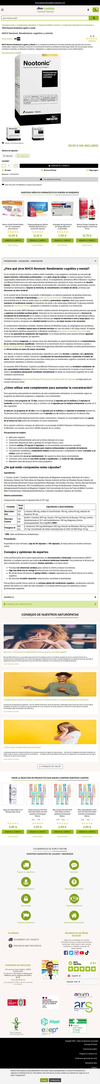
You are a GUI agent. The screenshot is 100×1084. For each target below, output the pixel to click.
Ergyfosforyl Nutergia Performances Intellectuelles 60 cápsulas (49, 379)
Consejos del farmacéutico (19, 604)
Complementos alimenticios (26, 25)
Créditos (94, 1067)
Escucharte (74, 872)
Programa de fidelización (25, 922)
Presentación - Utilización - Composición (23, 261)
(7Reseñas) (92, 41)
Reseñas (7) (9, 597)
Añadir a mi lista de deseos (14, 143)
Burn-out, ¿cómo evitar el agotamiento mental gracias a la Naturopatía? (35, 652)
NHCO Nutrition (7, 39)
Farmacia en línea (8, 25)
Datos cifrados (26, 906)
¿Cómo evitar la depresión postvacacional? (22, 747)
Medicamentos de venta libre (74, 922)
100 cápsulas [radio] (22, 156)
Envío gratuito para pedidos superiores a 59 (50, 3)
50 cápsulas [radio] (7, 156)
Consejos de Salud (51, 766)
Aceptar (44, 1080)
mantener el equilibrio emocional (73, 331)
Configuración (55, 1080)
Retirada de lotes (91, 1063)
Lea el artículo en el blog (11, 664)
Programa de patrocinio (74, 906)
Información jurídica (90, 1049)
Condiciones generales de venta (86, 1058)
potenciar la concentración (50, 297)
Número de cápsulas (10, 150)
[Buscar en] (94, 18)
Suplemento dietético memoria (49, 25)
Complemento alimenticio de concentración (77, 25)
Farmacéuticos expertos (26, 889)
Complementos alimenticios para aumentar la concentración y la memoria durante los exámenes (46, 699)
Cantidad (5, 161)
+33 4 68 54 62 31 (18, 980)
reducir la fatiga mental (14, 346)
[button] (3, 9)
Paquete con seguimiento (26, 872)
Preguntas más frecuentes (74, 889)
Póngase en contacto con (88, 1054)
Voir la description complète (11, 53)
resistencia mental (22, 305)
